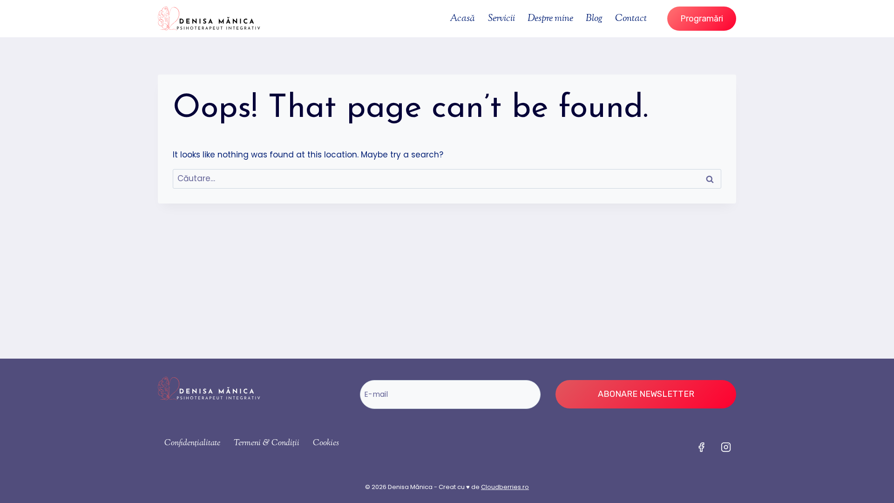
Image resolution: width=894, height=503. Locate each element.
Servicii (501, 19)
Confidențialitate (192, 443)
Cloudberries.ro (505, 487)
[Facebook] (701, 447)
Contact (631, 19)
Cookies (326, 443)
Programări (701, 19)
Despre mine (550, 19)
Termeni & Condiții (266, 443)
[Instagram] (726, 447)
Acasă (462, 19)
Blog (594, 19)
